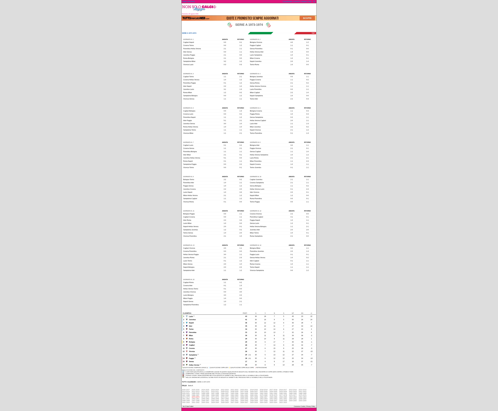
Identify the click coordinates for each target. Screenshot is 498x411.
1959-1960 (205, 399)
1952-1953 (273, 399)
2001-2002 (302, 391)
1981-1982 (244, 395)
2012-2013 (195, 391)
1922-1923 (283, 402)
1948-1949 (186, 401)
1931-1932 (195, 402)
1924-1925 (264, 402)
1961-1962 (186, 399)
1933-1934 (302, 401)
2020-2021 (244, 390)
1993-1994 (254, 393)
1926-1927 (244, 402)
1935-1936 (283, 401)
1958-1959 (215, 399)
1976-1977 (293, 395)
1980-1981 (254, 395)
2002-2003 (293, 391)
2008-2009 (234, 391)
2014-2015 (302, 390)
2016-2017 (283, 390)
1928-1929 (225, 402)
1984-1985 (215, 395)
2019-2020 (254, 390)
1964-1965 (283, 397)
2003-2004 (283, 391)
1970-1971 (225, 397)
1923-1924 (273, 402)
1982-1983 (234, 395)
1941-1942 (225, 401)
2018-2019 (264, 390)
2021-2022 (234, 390)
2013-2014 (186, 391)
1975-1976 (302, 395)
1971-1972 (215, 397)
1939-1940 (244, 401)
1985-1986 (205, 395)
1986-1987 (195, 395)
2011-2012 (205, 391)
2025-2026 (195, 390)
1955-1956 (244, 399)
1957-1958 (225, 399)
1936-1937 (273, 401)
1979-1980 (264, 395)
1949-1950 (302, 399)
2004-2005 (273, 391)
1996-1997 (225, 393)
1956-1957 (234, 399)
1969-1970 (234, 397)
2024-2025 (205, 390)
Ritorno (240, 39)
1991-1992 (273, 393)
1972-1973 (205, 397)
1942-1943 (215, 401)
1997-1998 (215, 393)
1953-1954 (264, 399)
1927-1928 (234, 402)
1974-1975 (186, 397)
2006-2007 (254, 391)
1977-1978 (283, 395)
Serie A (190, 386)
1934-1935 (293, 401)
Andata (225, 39)
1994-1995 (244, 393)
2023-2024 (215, 390)
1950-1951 (293, 399)
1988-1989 (302, 393)
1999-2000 (195, 393)
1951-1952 (283, 399)
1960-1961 (195, 399)
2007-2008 (244, 391)
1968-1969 (244, 397)
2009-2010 (225, 391)
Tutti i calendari (189, 382)
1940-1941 (234, 401)
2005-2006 (264, 391)
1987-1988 (186, 395)
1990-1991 (283, 393)
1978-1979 (273, 395)
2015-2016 (293, 390)
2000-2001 (186, 393)
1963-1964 (293, 397)
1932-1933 (186, 402)
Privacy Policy (310, 406)
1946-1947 (205, 401)
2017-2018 (273, 390)
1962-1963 (302, 397)
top (313, 33)
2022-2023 (225, 390)
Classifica (187, 313)
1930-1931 (205, 402)
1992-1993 (264, 393)
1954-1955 (254, 399)
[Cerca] (314, 1)
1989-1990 (293, 393)
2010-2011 (215, 391)
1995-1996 (234, 393)
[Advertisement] (267, 9)
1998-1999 (205, 393)
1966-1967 (264, 397)
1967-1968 (254, 397)
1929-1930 (215, 402)
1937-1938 (264, 401)
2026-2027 (186, 390)
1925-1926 (254, 402)
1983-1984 (225, 395)
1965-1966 (273, 397)
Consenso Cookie (299, 406)
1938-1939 (254, 401)
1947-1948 (195, 401)
